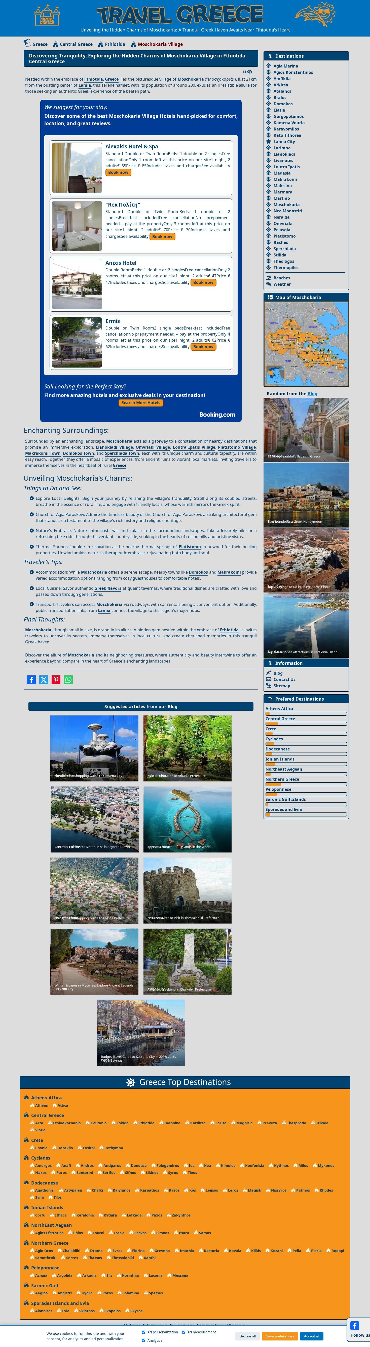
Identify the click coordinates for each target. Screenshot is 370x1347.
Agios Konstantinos (293, 72)
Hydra (87, 1293)
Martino (282, 198)
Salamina (130, 1293)
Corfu (39, 1215)
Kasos (173, 1190)
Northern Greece (282, 779)
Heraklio (64, 1147)
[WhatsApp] (68, 681)
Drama (96, 1250)
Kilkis (255, 1250)
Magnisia (244, 1123)
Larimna (282, 148)
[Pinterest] (56, 681)
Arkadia (89, 1275)
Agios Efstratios (48, 1232)
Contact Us (284, 679)
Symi (39, 1197)
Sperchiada (285, 248)
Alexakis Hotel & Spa (131, 146)
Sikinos (151, 1172)
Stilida (280, 255)
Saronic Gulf (43, 1286)
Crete (271, 729)
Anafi (65, 1165)
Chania (41, 1147)
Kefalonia (85, 1215)
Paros (61, 1172)
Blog (172, 706)
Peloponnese (278, 789)
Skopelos (112, 1310)
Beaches (282, 278)
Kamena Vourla (289, 122)
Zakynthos (181, 1215)
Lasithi (88, 1147)
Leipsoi (211, 1190)
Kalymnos (121, 1190)
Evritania (98, 1123)
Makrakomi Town (43, 453)
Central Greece (76, 44)
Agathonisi (44, 1190)
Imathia (186, 1250)
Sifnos (130, 1172)
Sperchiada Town (122, 453)
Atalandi (282, 91)
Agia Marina (286, 66)
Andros (87, 1165)
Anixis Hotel (120, 262)
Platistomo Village (236, 447)
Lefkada (134, 1215)
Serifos (108, 1172)
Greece (40, 44)
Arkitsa (281, 85)
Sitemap (282, 685)
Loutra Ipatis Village (194, 447)
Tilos (57, 1197)
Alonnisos (43, 1310)
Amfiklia (282, 78)
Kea (207, 1165)
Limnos (162, 1232)
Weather (282, 284)
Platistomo (190, 546)
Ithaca (60, 1215)
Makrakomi (229, 572)
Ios (191, 1165)
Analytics (154, 1340)
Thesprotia (296, 1123)
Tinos (192, 1172)
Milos (303, 1165)
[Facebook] (31, 681)
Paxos (156, 1215)
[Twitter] (43, 681)
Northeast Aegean (284, 769)
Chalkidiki (71, 1250)
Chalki (97, 1190)
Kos (192, 1190)
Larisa (220, 1123)
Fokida (122, 1123)
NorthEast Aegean (50, 1225)
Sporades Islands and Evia (59, 1303)
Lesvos (139, 1232)
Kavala (234, 1250)
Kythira (110, 1215)
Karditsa (197, 1123)
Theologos (284, 261)
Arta (38, 1123)
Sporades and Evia (284, 809)
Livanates (283, 160)
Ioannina (171, 1123)
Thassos (94, 1257)
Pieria (316, 1250)
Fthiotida (115, 44)
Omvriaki (283, 223)
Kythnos (281, 1165)
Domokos (198, 572)
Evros (117, 1250)
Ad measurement (202, 1332)
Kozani (276, 1250)
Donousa (138, 1165)
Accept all (311, 1336)
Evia (65, 1310)
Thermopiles (286, 267)
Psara (183, 1232)
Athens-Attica (279, 708)
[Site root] (49, 14)
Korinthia (130, 1275)
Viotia (40, 1130)
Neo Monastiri (288, 211)
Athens (41, 1105)
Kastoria (211, 1250)
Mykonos (325, 1165)
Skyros (135, 1310)
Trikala (321, 1123)
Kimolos (227, 1165)
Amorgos (43, 1165)
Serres (71, 1257)
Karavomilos (286, 129)
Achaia (40, 1275)
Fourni (98, 1232)
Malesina (283, 185)
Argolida (64, 1275)
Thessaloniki (122, 1257)
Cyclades (274, 739)
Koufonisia (254, 1165)
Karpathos (149, 1190)
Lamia (85, 85)
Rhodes (326, 1190)
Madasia (282, 173)
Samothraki (45, 1257)
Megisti (254, 1190)
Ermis (112, 320)
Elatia (279, 110)
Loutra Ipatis (287, 167)
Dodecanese (278, 749)
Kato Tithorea (287, 135)
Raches (281, 242)
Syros (172, 1172)
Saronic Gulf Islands (286, 799)
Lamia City (284, 141)
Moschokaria (287, 204)
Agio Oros (43, 1250)
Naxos (40, 1172)
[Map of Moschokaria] (306, 343)
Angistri (64, 1293)
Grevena (162, 1250)
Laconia (155, 1275)
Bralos (280, 97)
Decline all (247, 1336)
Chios (77, 1232)
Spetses (155, 1293)
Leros (232, 1190)
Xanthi (149, 1257)
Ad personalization (162, 1332)
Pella (296, 1250)
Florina (138, 1250)
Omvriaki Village (153, 447)
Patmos (302, 1190)
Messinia (179, 1275)
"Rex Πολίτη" (122, 204)
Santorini (84, 1172)
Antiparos (111, 1165)
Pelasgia (282, 230)
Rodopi (337, 1250)
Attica (62, 1105)
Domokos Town (78, 453)
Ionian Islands (280, 759)
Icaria (119, 1232)
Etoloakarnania (66, 1123)
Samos (204, 1232)
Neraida (282, 217)
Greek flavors (107, 588)
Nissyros (278, 1190)
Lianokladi (284, 154)
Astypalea (72, 1190)
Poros (107, 1293)
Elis (108, 1275)
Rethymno (113, 1147)
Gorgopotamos (289, 116)
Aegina (41, 1293)
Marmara (283, 192)
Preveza (269, 1123)
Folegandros (167, 1165)
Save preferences (280, 1336)
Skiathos (86, 1310)
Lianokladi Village (114, 447)
